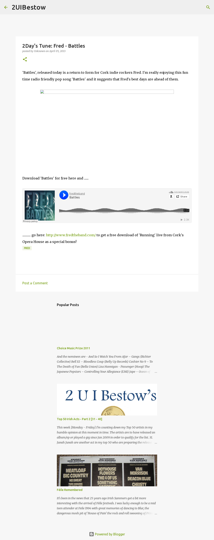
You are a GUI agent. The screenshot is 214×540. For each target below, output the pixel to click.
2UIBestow (29, 7)
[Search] (51, 7)
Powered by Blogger (109, 534)
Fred (27, 248)
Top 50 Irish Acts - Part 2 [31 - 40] (79, 419)
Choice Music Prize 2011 (73, 348)
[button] (24, 59)
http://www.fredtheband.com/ (71, 235)
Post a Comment (35, 283)
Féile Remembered (70, 490)
